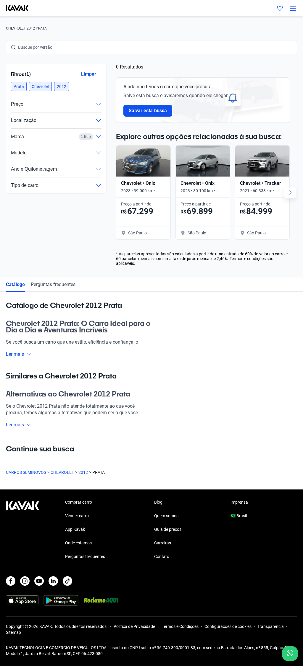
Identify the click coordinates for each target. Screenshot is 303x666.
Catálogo (15, 284)
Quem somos (166, 515)
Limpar (88, 74)
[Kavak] (14, 8)
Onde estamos (78, 543)
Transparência (270, 626)
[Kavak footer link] (22, 530)
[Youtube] (39, 581)
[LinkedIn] (53, 581)
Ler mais (15, 354)
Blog (158, 502)
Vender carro (77, 515)
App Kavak (75, 529)
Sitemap (13, 632)
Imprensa (239, 502)
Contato (161, 556)
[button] (19, 86)
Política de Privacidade (135, 626)
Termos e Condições (180, 626)
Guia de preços (167, 529)
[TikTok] (67, 581)
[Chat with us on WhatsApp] (290, 653)
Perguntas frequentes (53, 284)
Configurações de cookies (228, 626)
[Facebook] (10, 581)
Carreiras (162, 543)
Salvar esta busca (148, 110)
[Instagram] (25, 581)
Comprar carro (78, 502)
